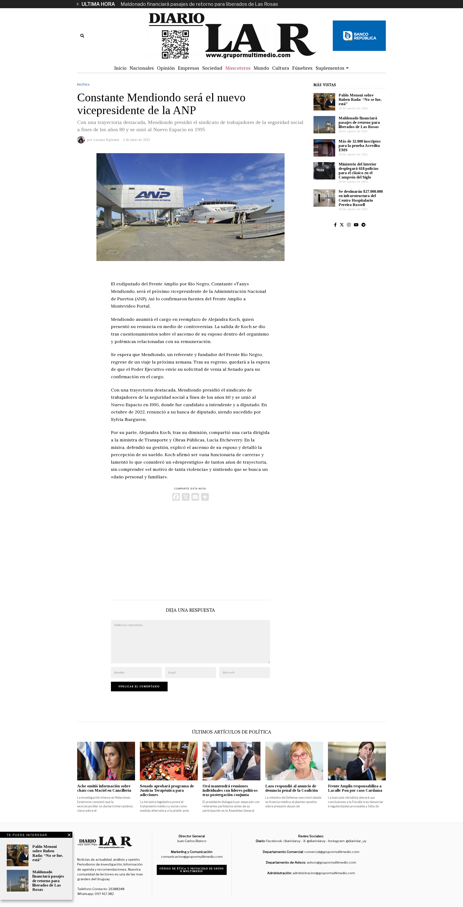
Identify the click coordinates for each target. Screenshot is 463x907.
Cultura (280, 68)
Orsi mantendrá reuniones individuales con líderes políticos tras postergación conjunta (230, 790)
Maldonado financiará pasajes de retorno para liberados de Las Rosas (199, 4)
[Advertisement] (190, 549)
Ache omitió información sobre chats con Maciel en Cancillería (104, 788)
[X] (186, 497)
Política (83, 84)
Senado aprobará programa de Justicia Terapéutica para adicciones (167, 790)
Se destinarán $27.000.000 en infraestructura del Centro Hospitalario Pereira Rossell (361, 198)
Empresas (188, 68)
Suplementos (330, 68)
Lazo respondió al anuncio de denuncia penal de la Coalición (291, 788)
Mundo (261, 68)
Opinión (166, 68)
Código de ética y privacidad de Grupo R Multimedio (192, 870)
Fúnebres (302, 68)
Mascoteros (238, 68)
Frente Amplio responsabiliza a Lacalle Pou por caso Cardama (355, 788)
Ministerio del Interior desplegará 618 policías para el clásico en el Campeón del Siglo (358, 170)
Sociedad (212, 68)
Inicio (120, 68)
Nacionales (142, 68)
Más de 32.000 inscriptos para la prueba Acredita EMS (360, 145)
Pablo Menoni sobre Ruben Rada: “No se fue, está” (360, 99)
